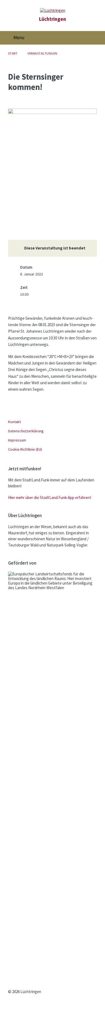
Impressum (17, 440)
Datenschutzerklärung (26, 430)
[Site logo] (52, 10)
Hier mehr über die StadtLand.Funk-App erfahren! (49, 497)
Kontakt (14, 421)
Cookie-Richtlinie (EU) (25, 449)
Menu (18, 38)
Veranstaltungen (42, 53)
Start (13, 53)
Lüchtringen (52, 19)
